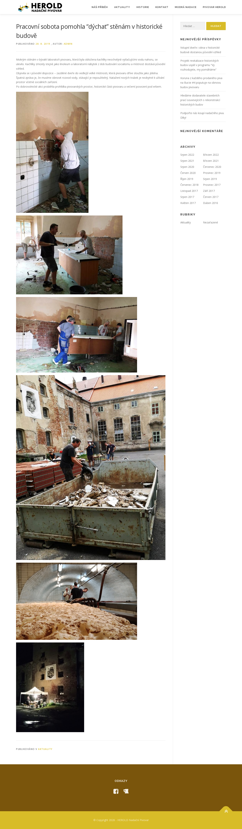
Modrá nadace (185, 7)
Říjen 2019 (186, 179)
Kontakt (161, 7)
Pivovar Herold (214, 7)
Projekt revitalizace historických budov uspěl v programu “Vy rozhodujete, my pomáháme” (199, 65)
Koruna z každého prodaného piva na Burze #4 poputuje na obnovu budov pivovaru (201, 82)
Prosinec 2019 (211, 173)
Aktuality (122, 7)
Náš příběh (100, 7)
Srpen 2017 (187, 197)
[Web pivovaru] (126, 791)
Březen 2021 (211, 161)
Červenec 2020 (212, 167)
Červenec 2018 (189, 185)
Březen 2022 (211, 154)
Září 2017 (209, 191)
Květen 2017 (188, 203)
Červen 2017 (210, 197)
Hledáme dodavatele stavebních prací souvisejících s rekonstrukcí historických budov (200, 100)
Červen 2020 (188, 173)
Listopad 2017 (189, 191)
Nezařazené (210, 222)
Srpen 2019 (210, 179)
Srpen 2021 (187, 161)
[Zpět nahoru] (226, 811)
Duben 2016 (210, 203)
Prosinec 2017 (211, 185)
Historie (143, 7)
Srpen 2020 (187, 167)
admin (68, 43)
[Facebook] (115, 791)
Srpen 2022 (187, 154)
